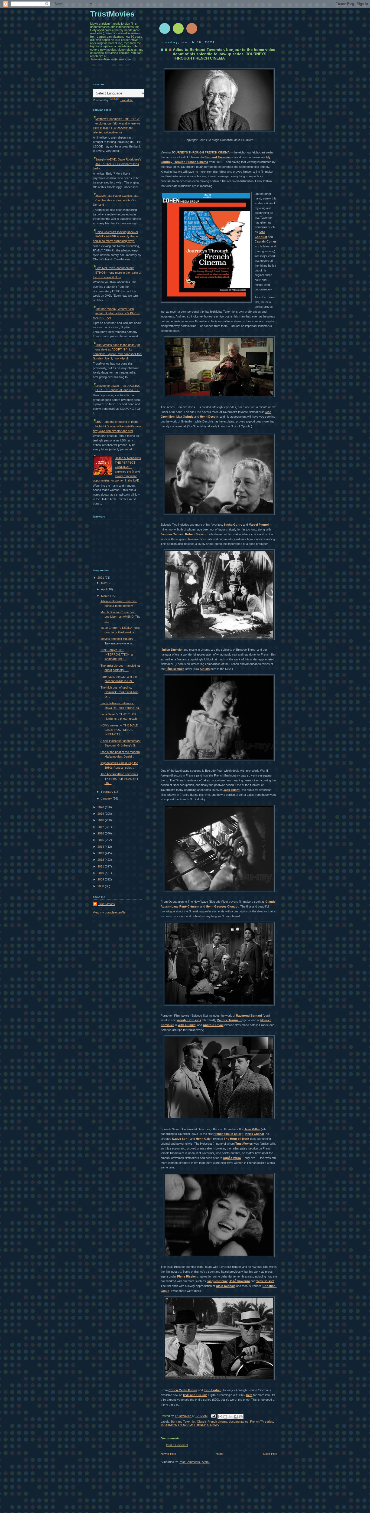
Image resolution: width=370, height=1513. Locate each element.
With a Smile (186, 1025)
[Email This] (220, 1416)
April (104, 589)
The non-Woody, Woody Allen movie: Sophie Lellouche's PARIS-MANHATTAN (116, 313)
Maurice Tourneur (229, 1020)
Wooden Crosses (189, 1020)
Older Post (270, 1453)
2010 (101, 873)
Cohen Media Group (182, 1390)
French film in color (227, 1133)
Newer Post (168, 1453)
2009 (101, 879)
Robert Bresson (196, 534)
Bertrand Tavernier (218, 157)
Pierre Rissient (187, 1276)
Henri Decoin (209, 416)
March (105, 596)
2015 (101, 839)
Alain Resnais (225, 1286)
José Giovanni (239, 1281)
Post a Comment (177, 1445)
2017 (101, 826)
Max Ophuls (184, 416)
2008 (101, 886)
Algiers (205, 668)
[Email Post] (213, 1415)
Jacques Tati (169, 534)
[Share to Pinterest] (241, 1416)
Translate (126, 100)
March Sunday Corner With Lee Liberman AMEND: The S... (120, 617)
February (107, 791)
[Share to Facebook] (235, 1416)
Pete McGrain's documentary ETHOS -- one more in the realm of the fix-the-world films (117, 272)
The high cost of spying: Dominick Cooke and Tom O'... (119, 692)
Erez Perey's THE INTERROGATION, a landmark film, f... (116, 654)
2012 (101, 859)
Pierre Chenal (254, 1133)
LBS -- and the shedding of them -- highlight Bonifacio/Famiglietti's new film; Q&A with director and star (117, 426)
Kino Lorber (212, 1390)
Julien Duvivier (172, 649)
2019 (101, 813)
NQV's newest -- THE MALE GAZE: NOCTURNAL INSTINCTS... (119, 730)
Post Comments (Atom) (194, 1461)
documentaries (238, 1421)
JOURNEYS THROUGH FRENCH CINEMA (200, 152)
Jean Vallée (252, 1129)
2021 (101, 577)
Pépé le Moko (174, 668)
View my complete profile (109, 912)
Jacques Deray (217, 1281)
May (104, 582)
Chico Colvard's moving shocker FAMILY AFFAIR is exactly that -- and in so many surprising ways (115, 236)
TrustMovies (244, 1143)
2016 (101, 833)
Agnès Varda (232, 1158)
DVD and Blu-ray (195, 1395)
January (107, 798)
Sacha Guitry (233, 524)
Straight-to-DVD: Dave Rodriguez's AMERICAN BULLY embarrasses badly (117, 164)
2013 (101, 853)
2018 (101, 820)
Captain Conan (265, 241)
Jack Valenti (231, 789)
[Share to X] (230, 1416)
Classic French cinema (212, 1421)
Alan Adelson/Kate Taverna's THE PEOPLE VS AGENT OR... (119, 778)
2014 (101, 846)
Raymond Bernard (249, 1015)
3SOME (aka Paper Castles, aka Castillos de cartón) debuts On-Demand (115, 200)
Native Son (179, 1138)
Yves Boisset (265, 1281)
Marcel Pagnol (259, 524)
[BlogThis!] (225, 1416)
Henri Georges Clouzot (222, 906)
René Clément (189, 906)
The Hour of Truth (236, 1138)
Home (219, 1453)
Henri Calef (204, 1138)
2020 (101, 807)
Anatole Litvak (213, 1025)
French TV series (261, 1421)
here (249, 1395)
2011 (101, 866)
